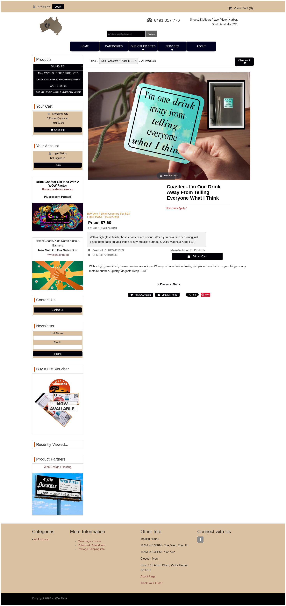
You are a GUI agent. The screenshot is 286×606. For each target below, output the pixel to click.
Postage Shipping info (91, 548)
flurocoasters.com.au (57, 189)
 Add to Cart (197, 256)
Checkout (58, 130)
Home (85, 46)
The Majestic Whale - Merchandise (58, 92)
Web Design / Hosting (57, 466)
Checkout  (244, 61)
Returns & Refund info (91, 545)
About (201, 46)
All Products (148, 60)
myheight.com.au (58, 254)
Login (58, 6)
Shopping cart (60, 113)
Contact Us (57, 310)
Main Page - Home (89, 541)
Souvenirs (57, 66)
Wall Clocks (58, 86)
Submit (57, 354)
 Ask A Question (141, 295)
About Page (147, 576)
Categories (114, 46)
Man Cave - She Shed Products (58, 73)
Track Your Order (151, 583)
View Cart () (242, 8)
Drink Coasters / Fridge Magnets (58, 79)
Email (57, 342)
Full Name (57, 333)
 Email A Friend (167, 295)
